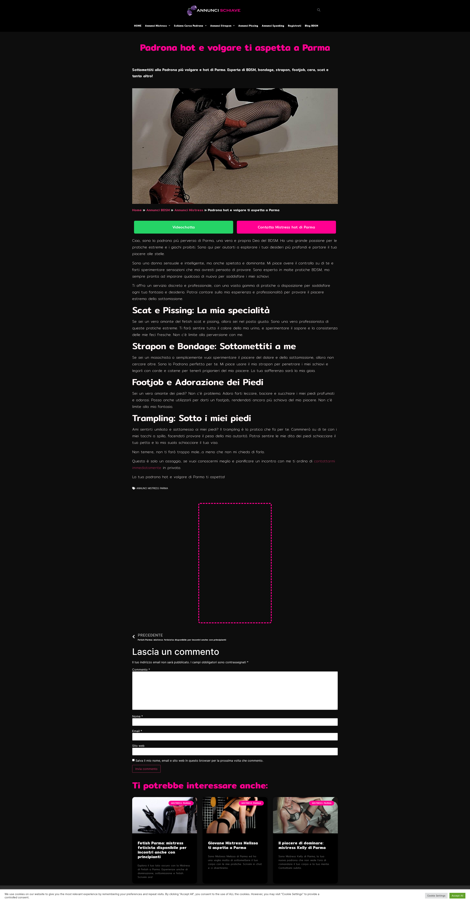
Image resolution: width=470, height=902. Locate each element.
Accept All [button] (457, 895)
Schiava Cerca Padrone (188, 26)
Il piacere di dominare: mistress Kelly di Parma (302, 845)
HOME (137, 26)
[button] (183, 227)
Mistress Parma (158, 488)
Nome (137, 716)
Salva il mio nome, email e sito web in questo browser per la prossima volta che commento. (199, 760)
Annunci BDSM (158, 210)
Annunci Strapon (220, 26)
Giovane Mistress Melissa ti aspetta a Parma (233, 845)
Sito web (138, 745)
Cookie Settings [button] (436, 895)
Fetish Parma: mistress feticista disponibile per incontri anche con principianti (162, 850)
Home (137, 210)
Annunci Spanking (273, 26)
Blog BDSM (311, 26)
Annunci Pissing (248, 26)
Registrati (294, 26)
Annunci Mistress (156, 26)
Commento (141, 669)
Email (137, 731)
